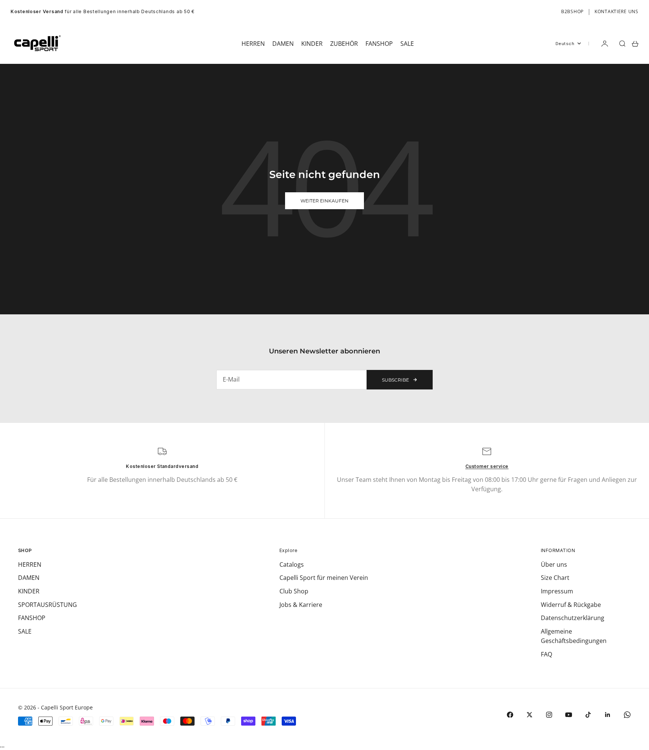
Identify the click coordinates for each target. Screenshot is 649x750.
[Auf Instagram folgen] (549, 714)
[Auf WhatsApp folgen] (627, 714)
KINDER (28, 591)
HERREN (29, 564)
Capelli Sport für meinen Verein (323, 577)
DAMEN (28, 577)
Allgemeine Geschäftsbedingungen (574, 636)
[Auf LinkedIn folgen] (607, 714)
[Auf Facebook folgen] (510, 714)
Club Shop (293, 591)
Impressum (557, 591)
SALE (25, 631)
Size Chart (555, 577)
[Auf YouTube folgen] (568, 714)
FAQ (546, 654)
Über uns (554, 564)
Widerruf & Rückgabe (571, 605)
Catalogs (291, 564)
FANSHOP (31, 618)
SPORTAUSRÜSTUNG (47, 605)
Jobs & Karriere (300, 605)
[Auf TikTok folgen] (588, 714)
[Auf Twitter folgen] (529, 714)
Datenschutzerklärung (572, 618)
